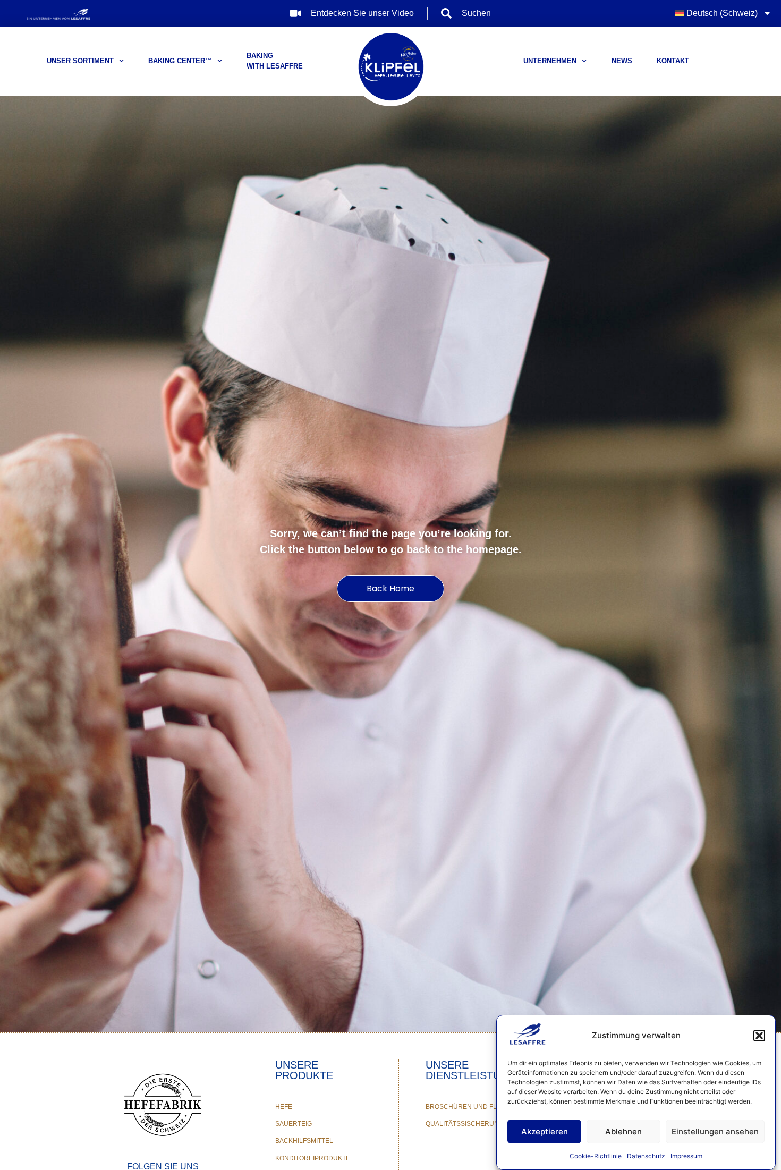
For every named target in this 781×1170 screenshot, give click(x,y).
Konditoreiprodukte (312, 1158)
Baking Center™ (180, 61)
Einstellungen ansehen (715, 1131)
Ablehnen (623, 1131)
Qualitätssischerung (465, 1123)
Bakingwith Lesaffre (275, 61)
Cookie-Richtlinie (596, 1156)
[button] (759, 1035)
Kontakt (673, 61)
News (622, 61)
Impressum (686, 1156)
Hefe (283, 1106)
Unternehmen (549, 61)
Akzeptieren (544, 1131)
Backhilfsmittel (304, 1140)
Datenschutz (646, 1156)
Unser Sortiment (80, 61)
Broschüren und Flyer (468, 1106)
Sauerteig (293, 1123)
